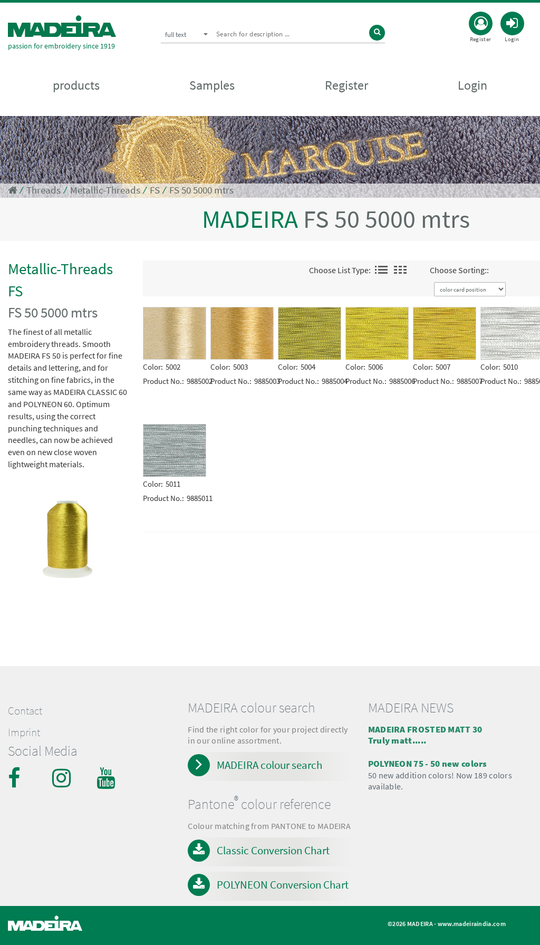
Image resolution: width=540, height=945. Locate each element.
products (76, 85)
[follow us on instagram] (62, 777)
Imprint (24, 732)
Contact (25, 711)
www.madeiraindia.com (472, 924)
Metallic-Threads (105, 190)
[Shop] (12, 190)
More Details (168, 314)
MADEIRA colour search (269, 765)
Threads (43, 190)
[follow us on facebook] (18, 777)
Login (472, 85)
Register (346, 85)
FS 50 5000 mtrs (201, 190)
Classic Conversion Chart (273, 850)
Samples (212, 85)
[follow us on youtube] (107, 777)
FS (155, 190)
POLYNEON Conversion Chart (283, 885)
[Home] (62, 26)
